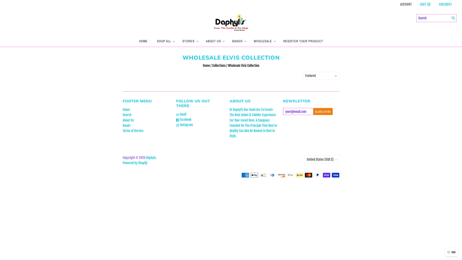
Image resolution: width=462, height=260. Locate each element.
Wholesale (263, 41)
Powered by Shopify (135, 163)
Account (406, 4)
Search (127, 115)
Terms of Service (133, 131)
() (425, 4)
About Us (213, 41)
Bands (237, 41)
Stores (188, 41)
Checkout (445, 4)
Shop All (164, 41)
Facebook (185, 120)
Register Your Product (303, 41)
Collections (219, 66)
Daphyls (151, 158)
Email (182, 114)
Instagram (186, 125)
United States (320, 159)
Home (143, 41)
